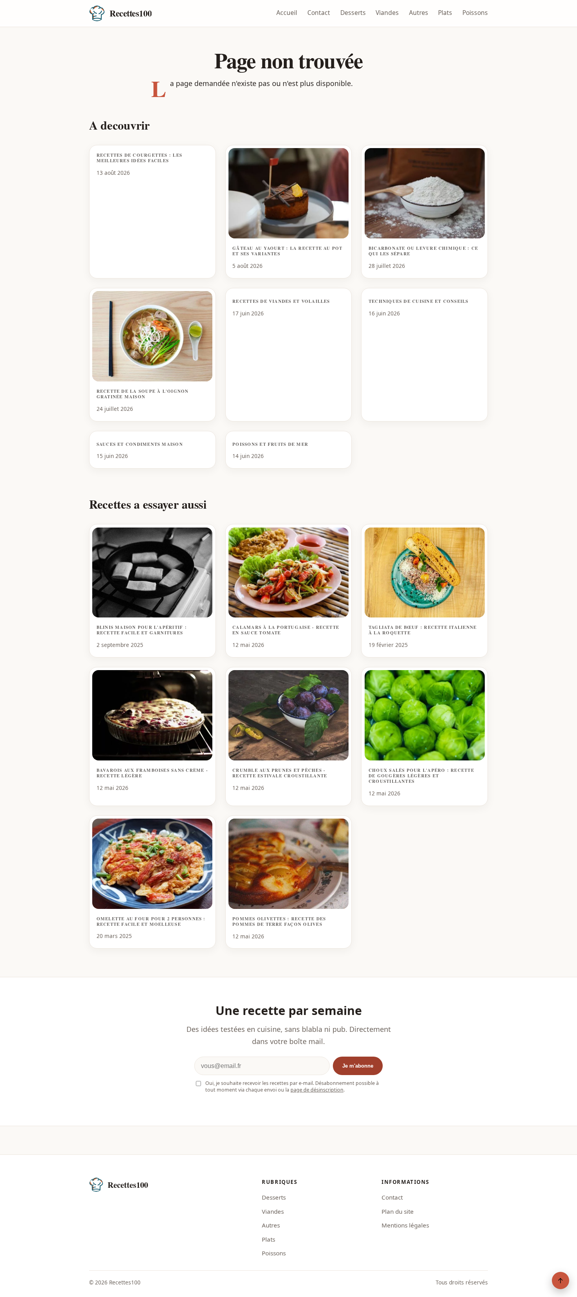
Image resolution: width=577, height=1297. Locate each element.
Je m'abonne (357, 1066)
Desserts (353, 12)
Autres (418, 12)
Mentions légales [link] (405, 1225)
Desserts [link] (274, 1197)
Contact (318, 12)
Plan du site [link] (398, 1211)
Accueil (286, 12)
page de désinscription (316, 1089)
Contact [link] (392, 1197)
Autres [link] (271, 1225)
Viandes (387, 12)
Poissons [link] (274, 1253)
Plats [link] (268, 1239)
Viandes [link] (273, 1211)
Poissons (475, 12)
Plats (445, 12)
